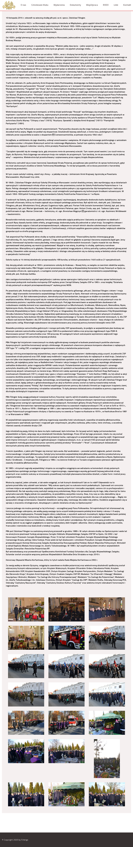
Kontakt (127, 5)
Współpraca (92, 5)
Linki (116, 5)
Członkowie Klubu (39, 5)
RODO (106, 5)
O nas (23, 5)
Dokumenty (75, 5)
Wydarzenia (59, 5)
